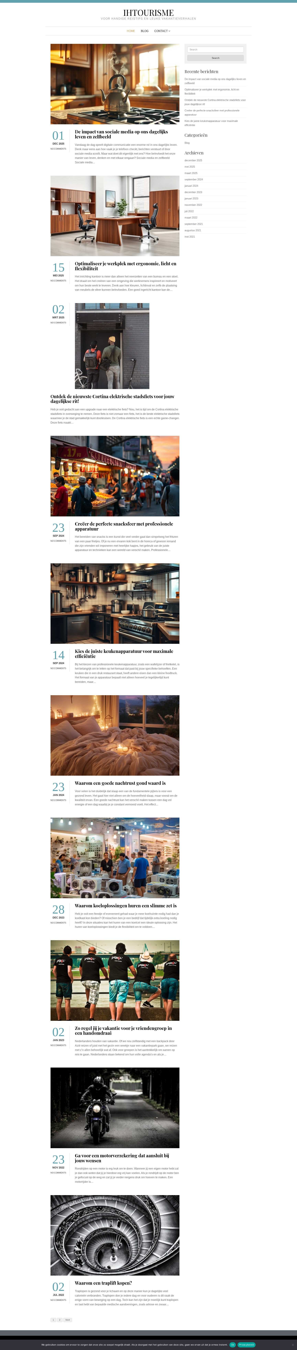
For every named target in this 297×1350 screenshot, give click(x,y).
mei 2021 (190, 236)
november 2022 (193, 204)
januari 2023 (191, 198)
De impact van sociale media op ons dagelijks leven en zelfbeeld (121, 134)
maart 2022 (191, 217)
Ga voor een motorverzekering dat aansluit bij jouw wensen (122, 1157)
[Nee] (292, 1345)
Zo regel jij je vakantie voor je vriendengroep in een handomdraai (123, 1030)
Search (215, 58)
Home (131, 31)
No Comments (58, 149)
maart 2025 (191, 173)
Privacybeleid (246, 1344)
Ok (232, 1344)
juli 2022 (189, 211)
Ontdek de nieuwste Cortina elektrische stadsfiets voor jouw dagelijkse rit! (112, 398)
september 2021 (194, 223)
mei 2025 (190, 166)
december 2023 (193, 192)
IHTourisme (148, 12)
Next (67, 1320)
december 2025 (193, 160)
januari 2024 (191, 185)
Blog (144, 31)
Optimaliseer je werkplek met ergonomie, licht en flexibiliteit (125, 265)
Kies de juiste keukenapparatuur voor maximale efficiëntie (124, 653)
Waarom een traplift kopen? (103, 1283)
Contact (161, 31)
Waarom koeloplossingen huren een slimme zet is (126, 906)
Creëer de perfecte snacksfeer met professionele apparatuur (124, 526)
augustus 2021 (193, 230)
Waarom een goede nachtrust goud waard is (120, 783)
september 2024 (194, 179)
